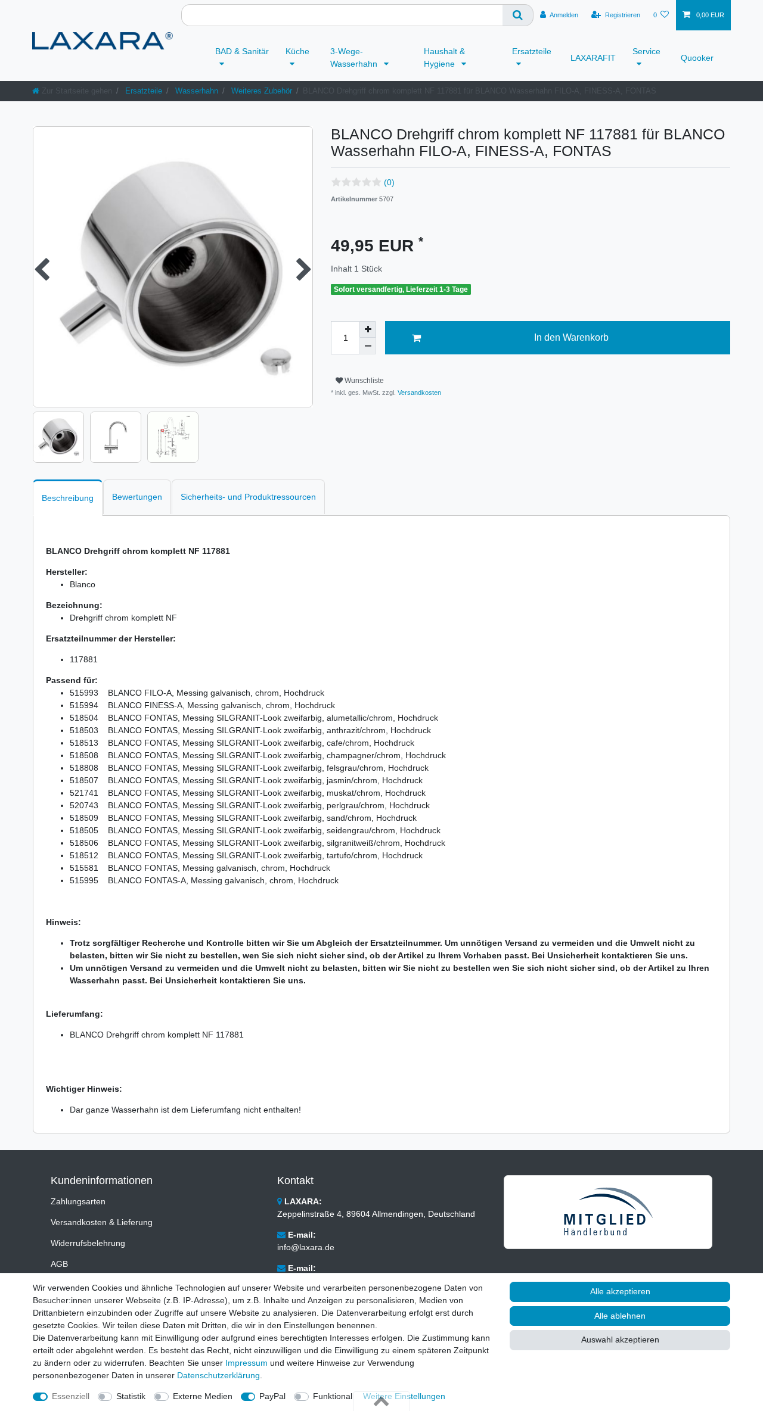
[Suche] (518, 15)
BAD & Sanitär (242, 51)
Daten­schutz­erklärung (218, 1375)
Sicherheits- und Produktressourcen (248, 497)
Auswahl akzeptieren (620, 1339)
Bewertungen (137, 497)
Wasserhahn (195, 90)
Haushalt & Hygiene (444, 57)
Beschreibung (68, 498)
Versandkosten (418, 392)
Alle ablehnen (620, 1315)
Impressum (246, 1363)
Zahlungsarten (78, 1201)
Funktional (332, 1396)
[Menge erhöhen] (367, 329)
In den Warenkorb (571, 337)
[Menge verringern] (367, 346)
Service (646, 51)
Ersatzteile (531, 51)
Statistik (130, 1396)
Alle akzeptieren (620, 1291)
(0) (389, 182)
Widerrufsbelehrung (88, 1243)
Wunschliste (363, 380)
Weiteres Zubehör (260, 90)
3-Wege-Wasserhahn (355, 57)
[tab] (68, 497)
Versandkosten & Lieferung (102, 1222)
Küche (297, 51)
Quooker (697, 58)
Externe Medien (202, 1396)
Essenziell (70, 1396)
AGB (59, 1264)
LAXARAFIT (593, 58)
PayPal (272, 1396)
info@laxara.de (305, 1247)
